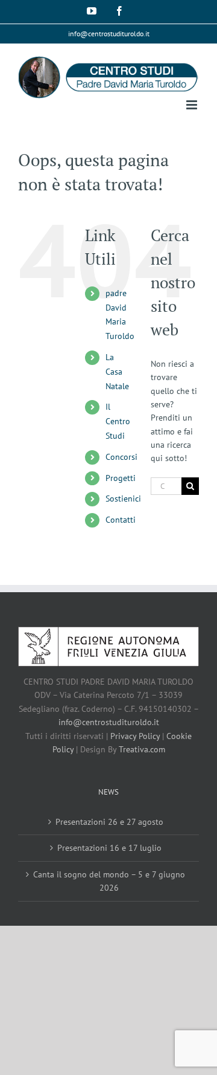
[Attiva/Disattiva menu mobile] (192, 104)
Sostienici (123, 498)
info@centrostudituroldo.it (108, 33)
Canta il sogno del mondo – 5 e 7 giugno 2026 (109, 881)
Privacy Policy (135, 736)
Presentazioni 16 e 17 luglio (109, 847)
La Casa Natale (117, 372)
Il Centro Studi (117, 421)
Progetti (120, 478)
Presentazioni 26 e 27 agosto (109, 821)
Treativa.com (142, 749)
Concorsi (121, 456)
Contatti (120, 519)
